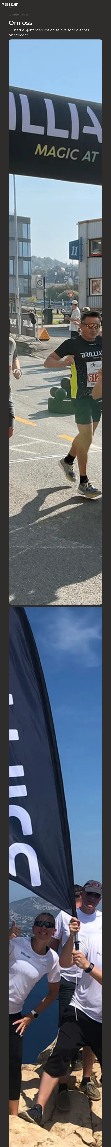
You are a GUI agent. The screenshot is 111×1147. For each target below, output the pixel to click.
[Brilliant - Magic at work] (10, 5)
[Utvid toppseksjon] (107, 5)
